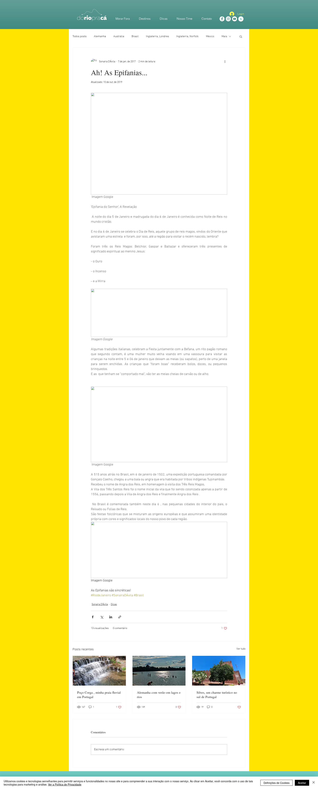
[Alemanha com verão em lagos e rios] (159, 671)
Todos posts (79, 36)
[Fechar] (313, 782)
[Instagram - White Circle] (228, 18)
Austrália (118, 36)
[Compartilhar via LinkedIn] (110, 617)
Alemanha (100, 36)
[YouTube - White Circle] (234, 18)
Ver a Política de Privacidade (64, 784)
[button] (241, 36)
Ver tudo (240, 648)
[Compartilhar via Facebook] (92, 617)
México (210, 36)
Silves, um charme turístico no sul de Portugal (217, 694)
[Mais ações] (225, 61)
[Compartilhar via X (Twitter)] (101, 617)
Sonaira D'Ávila (100, 604)
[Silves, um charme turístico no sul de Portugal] (218, 671)
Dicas (114, 604)
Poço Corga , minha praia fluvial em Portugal (99, 694)
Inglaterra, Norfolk (187, 36)
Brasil (135, 36)
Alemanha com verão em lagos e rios (159, 694)
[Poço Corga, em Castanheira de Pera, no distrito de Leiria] (99, 671)
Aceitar (302, 783)
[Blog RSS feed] (240, 19)
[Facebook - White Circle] (222, 18)
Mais (224, 36)
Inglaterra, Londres (157, 36)
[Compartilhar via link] (119, 617)
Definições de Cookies (276, 783)
